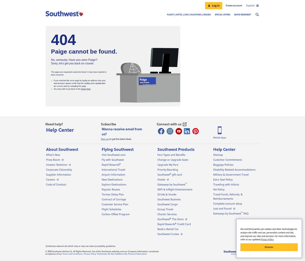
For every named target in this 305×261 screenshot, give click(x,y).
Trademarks (102, 254)
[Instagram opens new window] (170, 131)
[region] (269, 238)
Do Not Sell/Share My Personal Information (127, 254)
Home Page (86, 89)
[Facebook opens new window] (161, 131)
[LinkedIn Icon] (187, 131)
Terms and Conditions (72, 254)
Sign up (105, 139)
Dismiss (269, 247)
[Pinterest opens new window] (195, 131)
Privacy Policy (90, 254)
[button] (213, 5)
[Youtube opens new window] (178, 131)
